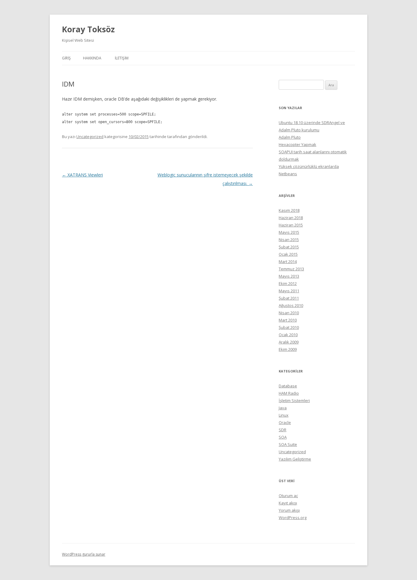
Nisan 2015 (289, 239)
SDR (282, 429)
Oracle (285, 422)
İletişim (122, 58)
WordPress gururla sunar (83, 554)
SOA (283, 437)
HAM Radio (289, 393)
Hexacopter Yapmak (297, 144)
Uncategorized (89, 136)
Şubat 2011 (289, 298)
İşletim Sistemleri (294, 400)
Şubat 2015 (289, 247)
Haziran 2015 (291, 225)
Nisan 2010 (289, 312)
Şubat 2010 (289, 327)
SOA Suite (288, 444)
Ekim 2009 (288, 349)
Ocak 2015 (288, 254)
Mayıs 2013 (289, 276)
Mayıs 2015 (289, 232)
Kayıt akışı (288, 503)
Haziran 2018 (291, 217)
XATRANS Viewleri (82, 175)
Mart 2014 (288, 261)
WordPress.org (292, 517)
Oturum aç (288, 495)
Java (283, 408)
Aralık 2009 (289, 342)
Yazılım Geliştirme (295, 459)
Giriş (66, 58)
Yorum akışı (289, 510)
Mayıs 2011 (289, 291)
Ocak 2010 (288, 334)
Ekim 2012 (288, 283)
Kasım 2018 (289, 210)
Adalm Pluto (290, 137)
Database (288, 386)
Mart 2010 (288, 320)
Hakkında (92, 58)
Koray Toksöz (88, 29)
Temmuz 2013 (291, 269)
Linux (283, 415)
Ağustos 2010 (291, 305)
